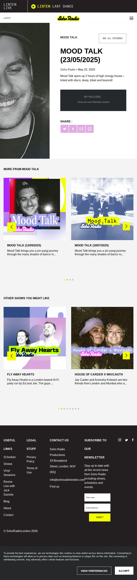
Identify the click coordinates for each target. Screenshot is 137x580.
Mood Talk (68, 37)
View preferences (94, 571)
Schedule (10, 457)
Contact (8, 514)
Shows (8, 463)
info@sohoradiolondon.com (67, 479)
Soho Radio (68, 69)
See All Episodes (113, 38)
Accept (124, 571)
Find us (54, 486)
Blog (6, 501)
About (7, 508)
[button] (126, 226)
